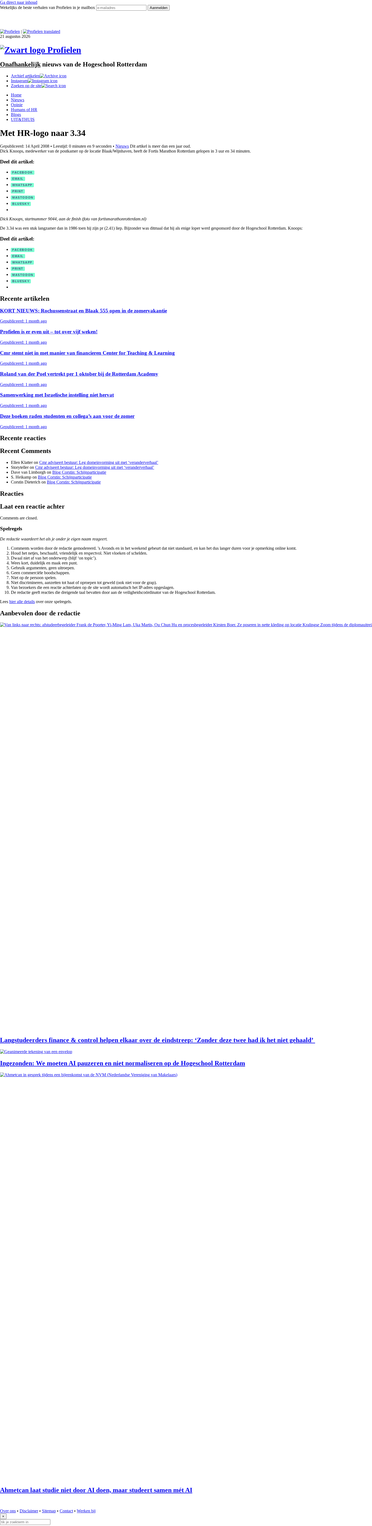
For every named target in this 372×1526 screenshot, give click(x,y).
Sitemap (49, 1511)
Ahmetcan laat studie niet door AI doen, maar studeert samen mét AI (96, 1490)
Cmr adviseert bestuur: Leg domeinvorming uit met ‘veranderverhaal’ (98, 462)
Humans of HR (24, 109)
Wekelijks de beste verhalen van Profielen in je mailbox (48, 7)
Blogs (16, 114)
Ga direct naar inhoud (18, 2)
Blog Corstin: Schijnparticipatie (79, 472)
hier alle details (22, 601)
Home (16, 95)
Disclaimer (29, 1511)
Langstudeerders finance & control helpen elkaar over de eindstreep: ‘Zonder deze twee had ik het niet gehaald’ (157, 1040)
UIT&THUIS (23, 119)
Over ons (8, 1511)
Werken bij (86, 1511)
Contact (66, 1511)
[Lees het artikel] (186, 826)
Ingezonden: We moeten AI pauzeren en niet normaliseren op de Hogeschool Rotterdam (122, 1063)
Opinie (17, 104)
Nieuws (17, 100)
